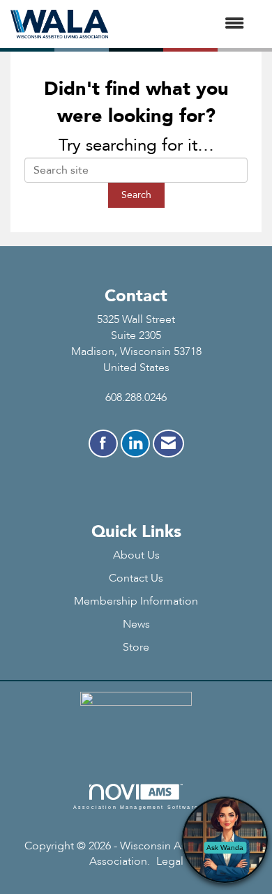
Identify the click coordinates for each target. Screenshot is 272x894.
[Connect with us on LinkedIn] (135, 443)
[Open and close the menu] (183, 24)
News (136, 624)
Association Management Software (136, 807)
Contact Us (136, 578)
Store (136, 647)
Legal (169, 861)
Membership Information (136, 601)
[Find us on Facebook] (103, 443)
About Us (136, 555)
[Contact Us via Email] (168, 443)
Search (136, 195)
